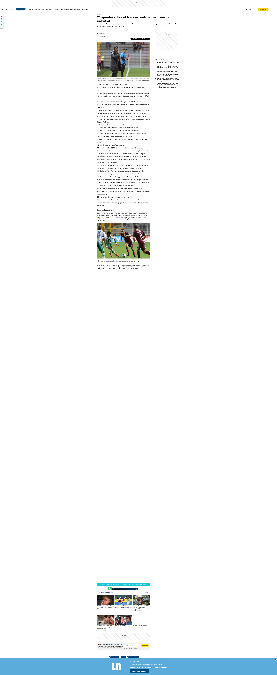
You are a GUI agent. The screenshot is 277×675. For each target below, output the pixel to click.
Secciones (8, 9)
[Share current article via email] (1, 16)
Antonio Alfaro (102, 33)
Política (50, 9)
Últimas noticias (33, 9)
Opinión (79, 9)
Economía (62, 9)
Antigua (123, 656)
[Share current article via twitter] (1, 21)
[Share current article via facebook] (1, 19)
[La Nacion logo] (21, 9)
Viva (82, 9)
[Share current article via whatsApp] (1, 26)
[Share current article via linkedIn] (1, 24)
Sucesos (67, 9)
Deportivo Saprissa (114, 656)
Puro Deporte (56, 9)
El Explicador (73, 9)
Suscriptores (41, 9)
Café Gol (99, 14)
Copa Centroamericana (133, 656)
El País (46, 9)
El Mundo (86, 9)
